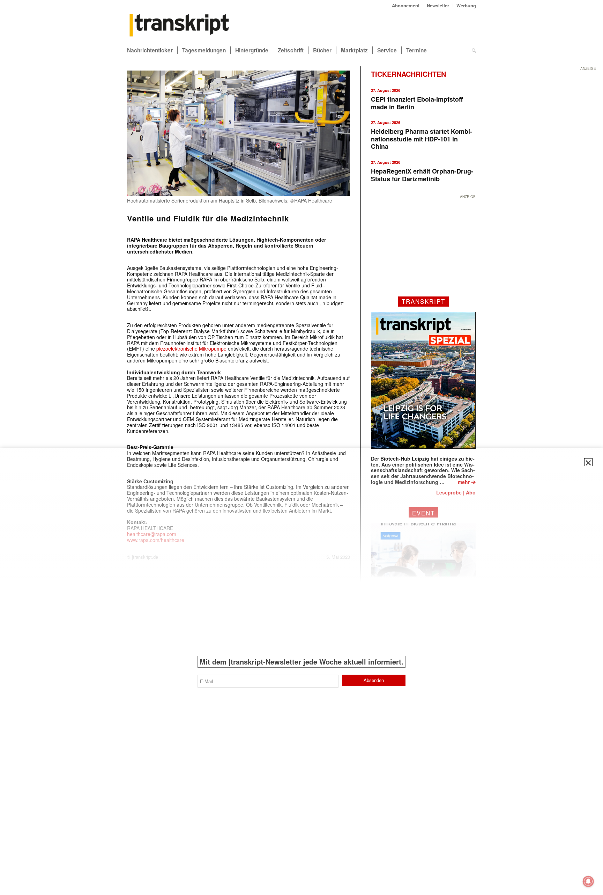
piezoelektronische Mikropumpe (191, 348)
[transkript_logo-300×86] (179, 26)
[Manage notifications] (588, 881)
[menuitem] (405, 5)
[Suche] (474, 50)
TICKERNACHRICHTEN (408, 74)
